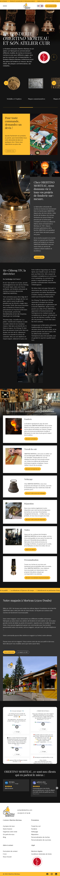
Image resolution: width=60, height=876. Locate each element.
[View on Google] (6, 782)
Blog (4, 837)
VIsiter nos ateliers (30, 549)
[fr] (38, 6)
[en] (42, 6)
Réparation (34, 834)
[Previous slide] (6, 83)
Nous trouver (7, 857)
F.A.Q (4, 854)
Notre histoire (7, 829)
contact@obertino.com (24, 810)
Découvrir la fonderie (31, 439)
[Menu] (5, 6)
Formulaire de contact (10, 851)
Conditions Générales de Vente (41, 854)
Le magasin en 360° (23, 652)
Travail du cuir (36, 826)
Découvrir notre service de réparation (35, 519)
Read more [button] (36, 794)
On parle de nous (8, 834)
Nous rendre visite (9, 652)
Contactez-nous (10, 151)
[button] (3, 788)
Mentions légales (36, 851)
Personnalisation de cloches (40, 837)
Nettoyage (34, 832)
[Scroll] (54, 57)
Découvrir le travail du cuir (33, 469)
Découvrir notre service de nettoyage (35, 493)
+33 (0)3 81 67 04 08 (23, 813)
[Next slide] (54, 83)
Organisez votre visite (10, 832)
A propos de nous (9, 826)
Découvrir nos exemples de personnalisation (37, 578)
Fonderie (34, 829)
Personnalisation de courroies (41, 840)
